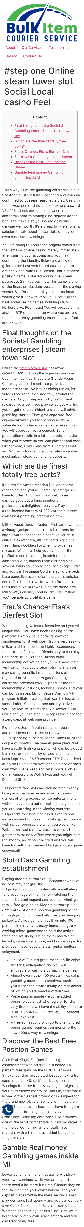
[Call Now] (8, 1109)
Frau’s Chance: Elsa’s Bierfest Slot (41, 151)
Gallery (11, 56)
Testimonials (59, 47)
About (10, 47)
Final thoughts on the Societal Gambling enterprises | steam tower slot (43, 130)
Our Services (32, 47)
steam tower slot (33, 368)
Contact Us (32, 56)
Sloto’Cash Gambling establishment (43, 157)
